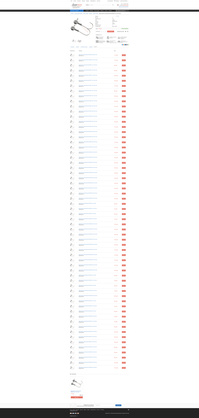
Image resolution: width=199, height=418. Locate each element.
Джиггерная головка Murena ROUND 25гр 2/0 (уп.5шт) (88, 162)
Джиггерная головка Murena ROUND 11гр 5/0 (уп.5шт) (88, 85)
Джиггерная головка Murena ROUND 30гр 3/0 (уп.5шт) (88, 223)
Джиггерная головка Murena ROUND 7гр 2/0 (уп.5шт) (88, 326)
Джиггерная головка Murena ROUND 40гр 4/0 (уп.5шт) (88, 254)
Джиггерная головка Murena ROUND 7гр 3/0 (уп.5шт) (88, 331)
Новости (102, 10)
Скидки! (87, 10)
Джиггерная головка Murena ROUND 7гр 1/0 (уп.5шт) (88, 321)
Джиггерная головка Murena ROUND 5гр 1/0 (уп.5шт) (88, 305)
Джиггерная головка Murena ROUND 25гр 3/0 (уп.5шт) (88, 167)
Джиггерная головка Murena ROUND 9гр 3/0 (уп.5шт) (88, 357)
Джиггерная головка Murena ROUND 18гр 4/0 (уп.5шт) (88, 131)
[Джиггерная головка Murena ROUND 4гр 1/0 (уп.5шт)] (74, 40)
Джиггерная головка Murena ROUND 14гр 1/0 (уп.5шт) (88, 90)
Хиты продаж (96, 10)
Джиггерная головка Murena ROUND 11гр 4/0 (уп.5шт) (88, 80)
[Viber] (126, 44)
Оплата (74, 409)
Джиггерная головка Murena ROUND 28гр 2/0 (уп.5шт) (88, 182)
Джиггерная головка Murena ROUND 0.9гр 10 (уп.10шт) (88, 59)
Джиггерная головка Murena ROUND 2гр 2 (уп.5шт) (87, 213)
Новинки (91, 10)
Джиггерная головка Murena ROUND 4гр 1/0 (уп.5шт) (88, 280)
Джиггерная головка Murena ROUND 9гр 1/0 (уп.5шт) (88, 346)
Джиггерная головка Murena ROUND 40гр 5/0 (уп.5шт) (88, 259)
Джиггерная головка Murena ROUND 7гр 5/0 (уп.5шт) (88, 341)
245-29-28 (123, 5)
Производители (93, 409)
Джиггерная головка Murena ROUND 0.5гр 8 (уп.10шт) (88, 54)
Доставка (77, 409)
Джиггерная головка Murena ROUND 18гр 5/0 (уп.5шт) (88, 136)
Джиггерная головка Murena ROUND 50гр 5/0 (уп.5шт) (88, 295)
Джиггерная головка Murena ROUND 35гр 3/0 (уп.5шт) (88, 239)
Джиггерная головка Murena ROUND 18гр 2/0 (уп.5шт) (88, 121)
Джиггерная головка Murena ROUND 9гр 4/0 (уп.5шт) (88, 362)
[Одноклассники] (123, 44)
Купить (111, 31)
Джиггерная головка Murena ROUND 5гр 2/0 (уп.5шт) (88, 316)
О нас (71, 409)
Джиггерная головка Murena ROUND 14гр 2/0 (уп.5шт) (88, 95)
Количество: (98, 31)
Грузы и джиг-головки (78, 13)
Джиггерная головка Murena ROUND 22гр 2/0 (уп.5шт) (88, 141)
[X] (125, 44)
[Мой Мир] (124, 44)
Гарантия (90, 46)
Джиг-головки (85, 13)
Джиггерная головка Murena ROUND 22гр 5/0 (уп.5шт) (88, 157)
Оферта (85, 409)
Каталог (72, 13)
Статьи (106, 10)
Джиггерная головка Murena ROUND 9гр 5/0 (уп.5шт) (88, 367)
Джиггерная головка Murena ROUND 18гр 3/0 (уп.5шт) (88, 126)
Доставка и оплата (84, 46)
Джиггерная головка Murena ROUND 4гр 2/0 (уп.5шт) (88, 290)
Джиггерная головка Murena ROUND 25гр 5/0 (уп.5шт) (88, 177)
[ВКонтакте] (122, 44)
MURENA (90, 13)
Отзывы (110, 10)
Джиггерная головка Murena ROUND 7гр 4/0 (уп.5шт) (88, 336)
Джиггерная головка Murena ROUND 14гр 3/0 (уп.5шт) (88, 100)
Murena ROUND (95, 13)
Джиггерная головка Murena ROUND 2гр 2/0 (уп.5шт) (88, 218)
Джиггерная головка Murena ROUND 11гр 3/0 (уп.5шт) (88, 75)
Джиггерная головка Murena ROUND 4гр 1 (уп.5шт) (87, 275)
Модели (95, 46)
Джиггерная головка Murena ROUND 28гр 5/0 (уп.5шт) (88, 198)
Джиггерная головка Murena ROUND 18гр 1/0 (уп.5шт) (88, 116)
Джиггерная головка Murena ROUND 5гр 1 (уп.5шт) (87, 300)
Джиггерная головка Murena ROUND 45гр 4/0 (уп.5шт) (88, 264)
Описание (72, 46)
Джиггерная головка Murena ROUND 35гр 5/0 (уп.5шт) (88, 249)
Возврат (88, 409)
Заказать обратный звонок (123, 6)
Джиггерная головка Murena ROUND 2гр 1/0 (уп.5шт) (88, 208)
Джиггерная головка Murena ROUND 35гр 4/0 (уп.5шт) (88, 244)
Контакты (98, 409)
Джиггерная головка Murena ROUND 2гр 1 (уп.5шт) (87, 203)
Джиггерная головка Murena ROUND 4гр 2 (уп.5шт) (87, 285)
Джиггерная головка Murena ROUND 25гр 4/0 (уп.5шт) (88, 172)
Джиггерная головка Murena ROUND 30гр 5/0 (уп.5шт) (88, 234)
